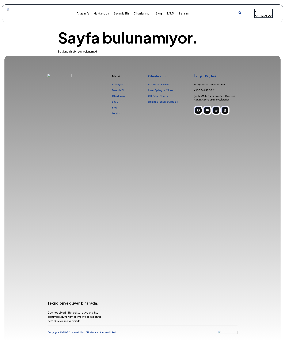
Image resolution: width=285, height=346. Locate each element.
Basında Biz (121, 13)
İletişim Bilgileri (205, 76)
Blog (158, 13)
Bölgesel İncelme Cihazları (163, 101)
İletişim (184, 13)
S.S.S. (170, 13)
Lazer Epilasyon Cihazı (160, 90)
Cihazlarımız (141, 13)
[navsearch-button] (240, 13)
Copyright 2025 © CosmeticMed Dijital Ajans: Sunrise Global (82, 332)
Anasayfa (83, 13)
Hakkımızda (101, 13)
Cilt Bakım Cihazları (158, 96)
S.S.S (115, 101)
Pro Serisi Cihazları (158, 84)
